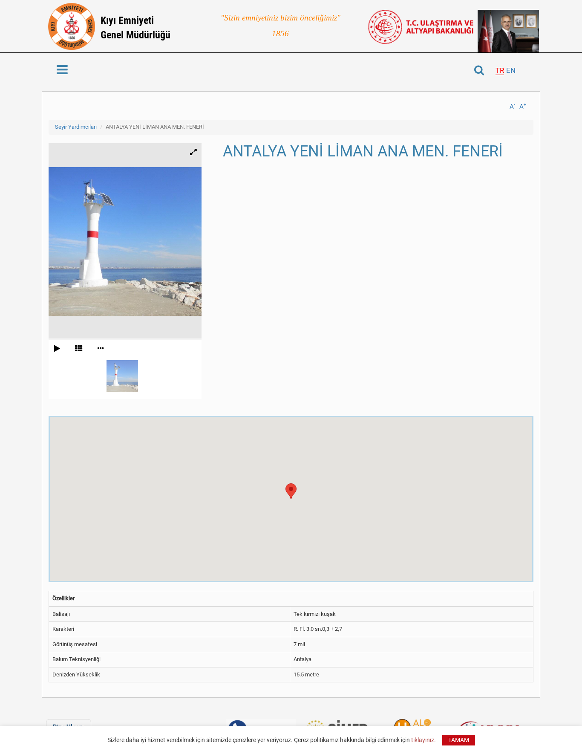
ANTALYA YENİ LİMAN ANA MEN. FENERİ (155, 127)
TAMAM (458, 740)
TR (500, 70)
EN (511, 70)
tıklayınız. (423, 740)
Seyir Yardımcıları (76, 127)
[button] (291, 491)
